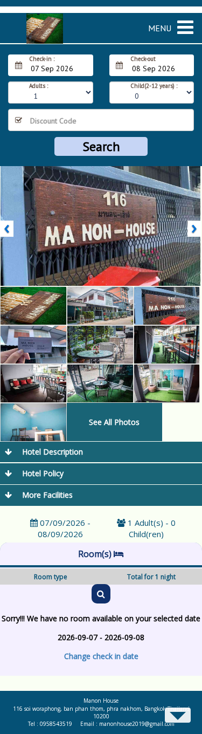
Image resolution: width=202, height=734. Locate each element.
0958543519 (56, 724)
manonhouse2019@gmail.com (137, 724)
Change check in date (101, 656)
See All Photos (114, 422)
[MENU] (189, 20)
